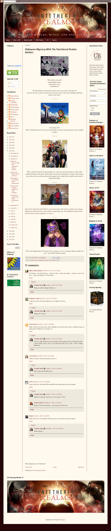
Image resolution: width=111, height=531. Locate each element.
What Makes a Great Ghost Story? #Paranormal (14, 180)
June (12, 213)
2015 (10, 234)
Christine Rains (38, 285)
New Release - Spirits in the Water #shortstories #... (14, 198)
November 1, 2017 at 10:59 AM (54, 428)
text (93, 110)
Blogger (63, 520)
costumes (32, 260)
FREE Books (39, 40)
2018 (10, 148)
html (93, 108)
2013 (10, 239)
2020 (10, 142)
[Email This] (53, 258)
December (14, 153)
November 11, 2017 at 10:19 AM (53, 403)
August (13, 208)
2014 (10, 236)
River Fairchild (14, 126)
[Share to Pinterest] (59, 258)
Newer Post (29, 467)
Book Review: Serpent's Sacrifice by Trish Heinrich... (14, 189)
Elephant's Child (34, 298)
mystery (46, 260)
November (14, 156)
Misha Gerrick (14, 123)
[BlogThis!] (54, 258)
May (12, 216)
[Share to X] (56, 258)
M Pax (31, 382)
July (12, 211)
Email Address (97, 90)
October (13, 159)
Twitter (54, 40)
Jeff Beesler (13, 112)
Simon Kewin (14, 128)
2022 (10, 137)
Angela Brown (14, 96)
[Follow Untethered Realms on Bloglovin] (14, 66)
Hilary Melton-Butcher (36, 271)
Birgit (31, 416)
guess (36, 260)
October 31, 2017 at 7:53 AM (54, 285)
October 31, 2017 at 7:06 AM (46, 324)
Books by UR (28, 40)
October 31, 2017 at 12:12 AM (51, 270)
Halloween (41, 260)
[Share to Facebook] (58, 258)
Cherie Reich (33, 356)
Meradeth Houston (13, 120)
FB (47, 40)
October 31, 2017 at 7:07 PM (53, 368)
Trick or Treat (55, 260)
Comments (12, 86)
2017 (10, 151)
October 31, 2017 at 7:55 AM (54, 339)
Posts (10, 83)
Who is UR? (16, 40)
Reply (31, 278)
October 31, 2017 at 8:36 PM (41, 416)
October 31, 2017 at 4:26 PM (42, 382)
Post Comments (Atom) (39, 470)
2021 (10, 140)
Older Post (81, 467)
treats (50, 260)
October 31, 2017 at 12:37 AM (48, 298)
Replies (33, 282)
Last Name (93, 100)
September (14, 205)
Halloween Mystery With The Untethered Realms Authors (14, 165)
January (13, 227)
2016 (10, 231)
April (12, 219)
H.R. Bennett (33, 324)
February (13, 225)
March (13, 222)
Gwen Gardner (14, 109)
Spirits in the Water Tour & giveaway (14, 173)
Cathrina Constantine (13, 101)
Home (8, 40)
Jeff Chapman (14, 114)
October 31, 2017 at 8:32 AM (46, 356)
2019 (10, 145)
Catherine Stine (38, 403)
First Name (93, 96)
